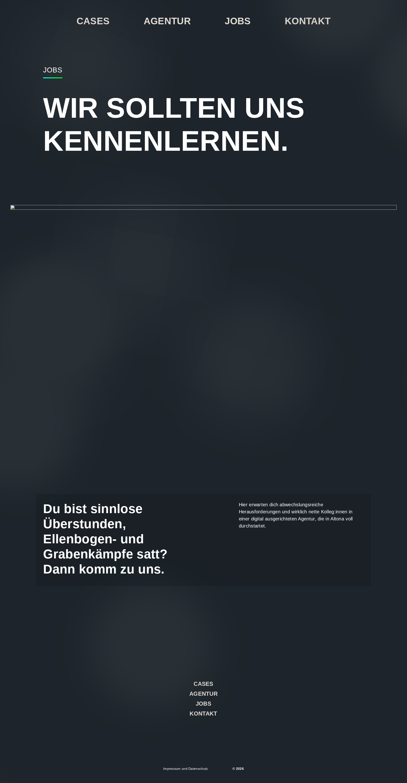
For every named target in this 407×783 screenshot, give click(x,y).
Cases (93, 21)
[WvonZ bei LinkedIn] (203, 730)
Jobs (238, 21)
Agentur (167, 21)
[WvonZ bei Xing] (216, 730)
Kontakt (307, 21)
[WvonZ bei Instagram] (191, 730)
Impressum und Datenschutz (185, 768)
